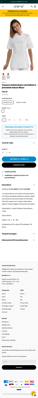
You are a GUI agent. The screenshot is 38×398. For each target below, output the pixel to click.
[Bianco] (3, 111)
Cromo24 (4, 331)
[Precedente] (5, 2)
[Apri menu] (3, 6)
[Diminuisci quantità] (3, 152)
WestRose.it (5, 322)
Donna (4, 293)
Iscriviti (19, 367)
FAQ (21, 297)
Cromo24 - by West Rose (14, 394)
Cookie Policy (24, 306)
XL (20, 120)
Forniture (4, 312)
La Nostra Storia (6, 303)
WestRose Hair (6, 325)
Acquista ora (19, 165)
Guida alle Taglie (6, 309)
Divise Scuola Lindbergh (8, 340)
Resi (21, 300)
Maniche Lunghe (21, 102)
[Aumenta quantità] (9, 152)
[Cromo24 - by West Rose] (19, 6)
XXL (27, 120)
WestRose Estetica (7, 328)
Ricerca (22, 293)
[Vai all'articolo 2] (9, 76)
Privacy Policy (24, 303)
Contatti (22, 309)
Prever (4, 337)
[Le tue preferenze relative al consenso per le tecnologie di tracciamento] (35, 395)
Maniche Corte (8, 102)
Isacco (4, 82)
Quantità (4, 149)
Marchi (4, 300)
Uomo (3, 297)
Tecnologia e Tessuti (7, 306)
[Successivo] (36, 2)
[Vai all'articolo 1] (4, 76)
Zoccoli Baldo (6, 334)
